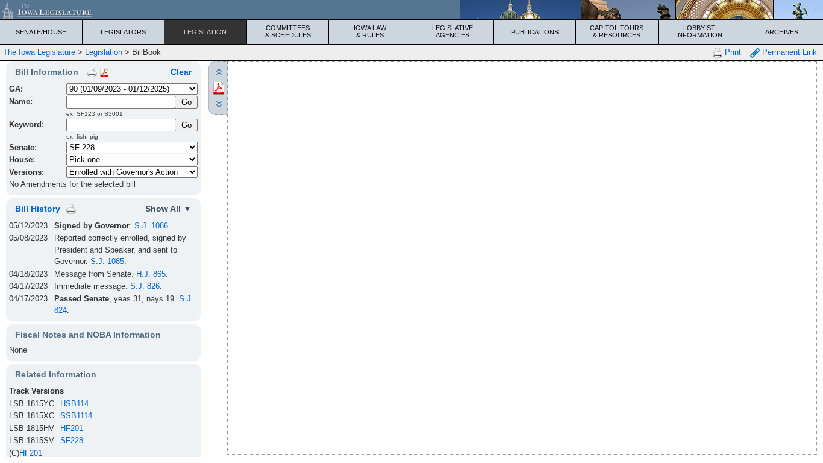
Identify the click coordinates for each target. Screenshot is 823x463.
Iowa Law (370, 31)
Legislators (123, 32)
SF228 (71, 440)
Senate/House (41, 32)
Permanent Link (788, 52)
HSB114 (74, 403)
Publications (535, 32)
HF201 (71, 428)
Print (731, 52)
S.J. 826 (145, 286)
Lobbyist (699, 31)
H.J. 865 (151, 274)
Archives (781, 32)
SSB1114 (76, 415)
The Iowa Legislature (39, 52)
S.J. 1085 (107, 261)
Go (186, 125)
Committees (288, 31)
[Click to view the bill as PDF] (218, 87)
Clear (181, 72)
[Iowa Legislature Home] (411, 9)
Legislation (205, 32)
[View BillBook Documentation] (104, 72)
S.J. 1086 (151, 225)
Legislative (452, 31)
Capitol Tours (616, 31)
